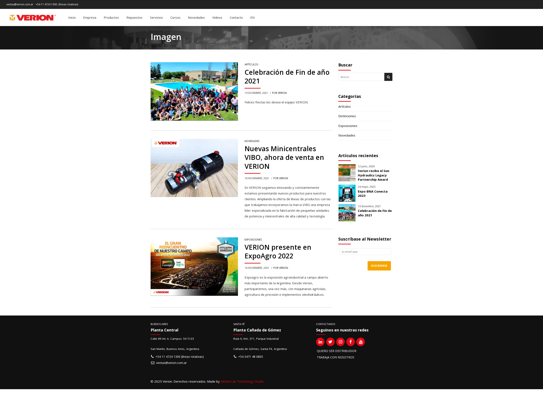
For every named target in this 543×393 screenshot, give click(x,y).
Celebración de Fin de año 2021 (287, 77)
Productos (111, 17)
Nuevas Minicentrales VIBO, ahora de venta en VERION (284, 157)
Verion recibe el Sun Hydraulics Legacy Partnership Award (373, 175)
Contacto (236, 17)
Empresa (89, 17)
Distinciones (347, 116)
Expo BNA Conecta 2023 (373, 193)
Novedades (196, 17)
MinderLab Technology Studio (242, 381)
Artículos (251, 64)
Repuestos (134, 17)
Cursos (175, 17)
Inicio (72, 17)
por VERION (279, 93)
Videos (217, 17)
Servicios (156, 17)
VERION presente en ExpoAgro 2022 (278, 251)
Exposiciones (253, 239)
